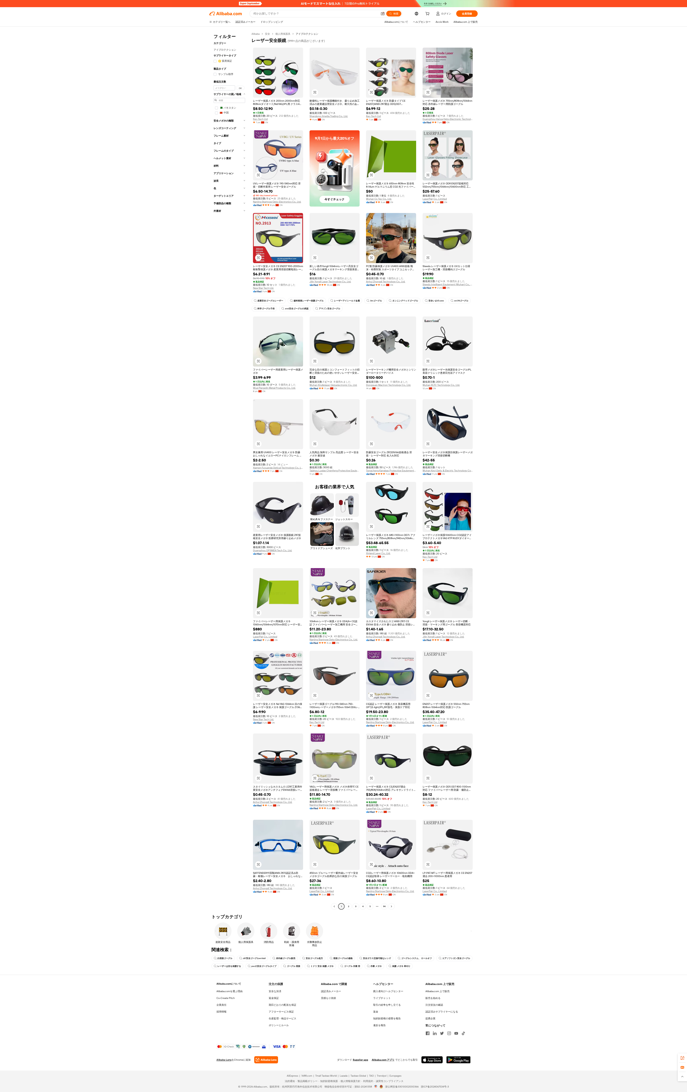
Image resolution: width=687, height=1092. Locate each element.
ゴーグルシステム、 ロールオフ (416, 958)
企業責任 (221, 1004)
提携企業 (430, 1018)
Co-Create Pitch (225, 998)
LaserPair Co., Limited (435, 198)
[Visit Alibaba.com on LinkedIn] (435, 1033)
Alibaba (256, 33)
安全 (267, 33)
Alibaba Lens (224, 1059)
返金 (375, 1011)
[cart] (428, 14)
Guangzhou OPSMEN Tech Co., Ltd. (272, 550)
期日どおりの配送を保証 (282, 1004)
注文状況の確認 (434, 1004)
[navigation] (229, 470)
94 (384, 906)
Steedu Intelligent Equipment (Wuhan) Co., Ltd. (448, 284)
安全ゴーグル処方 (314, 958)
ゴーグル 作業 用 (352, 966)
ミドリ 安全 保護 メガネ (322, 966)
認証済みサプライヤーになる (441, 1011)
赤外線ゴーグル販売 (285, 958)
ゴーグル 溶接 (293, 966)
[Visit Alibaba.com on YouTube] (456, 1033)
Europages (395, 1075)
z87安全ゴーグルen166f (254, 958)
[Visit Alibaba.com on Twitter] (442, 1033)
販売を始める (432, 998)
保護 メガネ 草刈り (401, 966)
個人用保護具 (282, 33)
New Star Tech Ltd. (263, 288)
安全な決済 (275, 991)
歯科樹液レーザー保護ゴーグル (309, 300)
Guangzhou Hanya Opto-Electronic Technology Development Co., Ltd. (448, 119)
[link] (682, 1058)
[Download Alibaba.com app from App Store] (432, 1059)
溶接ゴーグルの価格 (343, 958)
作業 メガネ (376, 966)
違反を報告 (379, 1025)
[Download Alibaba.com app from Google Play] (458, 1059)
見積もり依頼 (328, 998)
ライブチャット (382, 998)
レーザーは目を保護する (229, 966)
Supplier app (360, 1059)
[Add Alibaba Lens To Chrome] (266, 1059)
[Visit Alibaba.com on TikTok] (463, 1033)
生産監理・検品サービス (282, 1018)
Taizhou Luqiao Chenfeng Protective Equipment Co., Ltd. (335, 470)
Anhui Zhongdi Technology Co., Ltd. (385, 281)
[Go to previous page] (334, 906)
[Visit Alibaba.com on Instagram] (449, 1033)
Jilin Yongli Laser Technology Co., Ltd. (330, 281)
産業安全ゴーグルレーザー (270, 300)
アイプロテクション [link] (307, 33)
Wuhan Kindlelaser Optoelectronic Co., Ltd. (333, 385)
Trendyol (381, 1075)
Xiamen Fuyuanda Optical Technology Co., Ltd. (278, 467)
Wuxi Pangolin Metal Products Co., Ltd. (274, 387)
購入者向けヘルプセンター (388, 991)
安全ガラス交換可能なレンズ (377, 958)
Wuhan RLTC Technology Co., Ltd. (441, 385)
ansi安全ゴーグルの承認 (296, 308)
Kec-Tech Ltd (260, 119)
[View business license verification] (375, 1086)
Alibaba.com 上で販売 (437, 991)
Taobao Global (358, 1075)
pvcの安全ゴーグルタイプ (263, 966)
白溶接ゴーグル (224, 958)
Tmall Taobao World (326, 1075)
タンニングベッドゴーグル (405, 300)
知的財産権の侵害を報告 (387, 1018)
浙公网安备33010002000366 (402, 1086)
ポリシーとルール (279, 1025)
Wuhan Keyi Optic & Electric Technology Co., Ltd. (448, 470)
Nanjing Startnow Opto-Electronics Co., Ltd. (277, 201)
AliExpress (292, 1075)
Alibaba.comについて (228, 983)
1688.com (306, 1075)
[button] (383, 13)
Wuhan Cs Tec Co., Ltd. (379, 198)
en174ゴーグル (461, 300)
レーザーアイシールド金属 (347, 300)
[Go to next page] (391, 906)
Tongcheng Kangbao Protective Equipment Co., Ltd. (391, 470)
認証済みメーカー (331, 991)
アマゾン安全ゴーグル (329, 308)
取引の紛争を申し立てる (387, 1004)
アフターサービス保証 (281, 1011)
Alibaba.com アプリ (383, 1059)
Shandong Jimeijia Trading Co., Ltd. (329, 116)
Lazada (343, 1075)
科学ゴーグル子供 (266, 308)
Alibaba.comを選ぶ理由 (229, 991)
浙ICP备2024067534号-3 (435, 1086)
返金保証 (274, 998)
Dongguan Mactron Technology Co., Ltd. (388, 385)
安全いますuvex (436, 300)
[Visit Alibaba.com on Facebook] (427, 1033)
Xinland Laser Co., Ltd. (378, 553)
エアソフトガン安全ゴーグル (456, 958)
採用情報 (221, 1011)
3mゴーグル (376, 300)
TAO (371, 1075)
